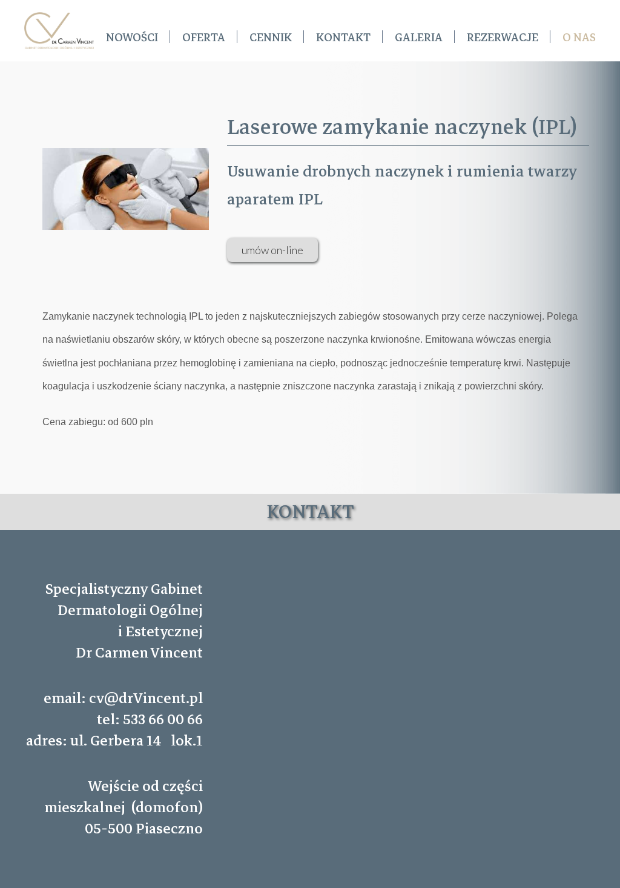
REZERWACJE (502, 38)
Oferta (203, 38)
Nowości (132, 38)
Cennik (270, 38)
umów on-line (272, 250)
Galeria (419, 38)
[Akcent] (59, 30)
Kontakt (343, 38)
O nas (579, 38)
